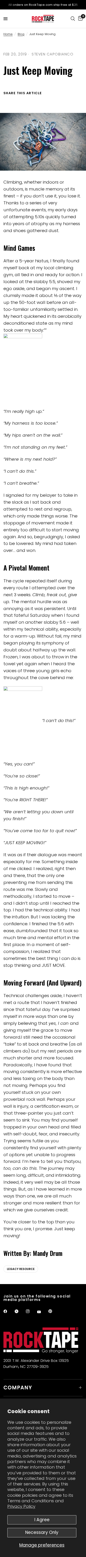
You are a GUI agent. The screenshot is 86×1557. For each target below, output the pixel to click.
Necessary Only (41, 1532)
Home (8, 34)
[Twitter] (20, 1311)
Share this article (22, 93)
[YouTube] (42, 1312)
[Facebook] (8, 1311)
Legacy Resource (21, 1269)
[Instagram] (31, 1311)
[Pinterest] (53, 1311)
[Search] (73, 18)
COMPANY (17, 1387)
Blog (21, 34)
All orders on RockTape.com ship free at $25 (43, 5)
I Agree (42, 1520)
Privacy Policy (21, 1506)
